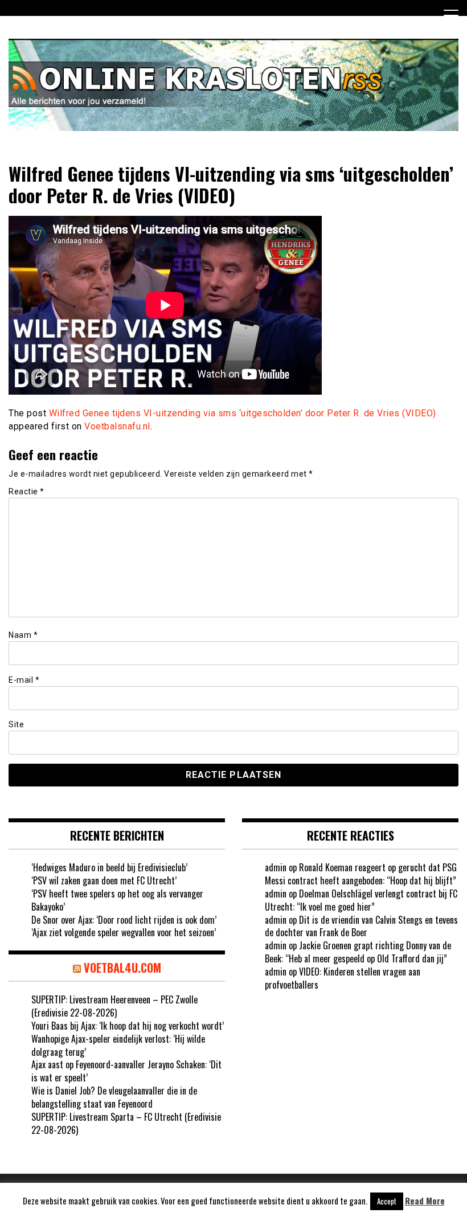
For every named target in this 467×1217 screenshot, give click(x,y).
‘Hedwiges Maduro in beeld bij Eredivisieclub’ (109, 867)
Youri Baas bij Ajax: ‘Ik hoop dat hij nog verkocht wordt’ (127, 1025)
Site (16, 724)
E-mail (24, 680)
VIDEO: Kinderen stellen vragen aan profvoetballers (342, 978)
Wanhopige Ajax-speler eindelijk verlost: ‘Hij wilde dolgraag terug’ (118, 1045)
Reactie (26, 491)
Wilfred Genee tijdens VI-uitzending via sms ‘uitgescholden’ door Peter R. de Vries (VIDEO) (242, 413)
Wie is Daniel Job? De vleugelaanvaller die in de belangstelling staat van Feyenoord (114, 1097)
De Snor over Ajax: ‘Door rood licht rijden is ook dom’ (123, 920)
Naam (23, 635)
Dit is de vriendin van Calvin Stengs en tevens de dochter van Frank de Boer (361, 926)
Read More (425, 1201)
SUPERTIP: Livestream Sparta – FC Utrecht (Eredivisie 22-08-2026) (126, 1123)
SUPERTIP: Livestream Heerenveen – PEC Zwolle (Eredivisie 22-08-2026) (114, 1006)
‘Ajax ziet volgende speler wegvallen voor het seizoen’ (123, 932)
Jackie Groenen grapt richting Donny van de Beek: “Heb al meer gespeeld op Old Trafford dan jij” (358, 952)
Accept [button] (386, 1201)
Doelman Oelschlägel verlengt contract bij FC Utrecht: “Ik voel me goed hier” (361, 900)
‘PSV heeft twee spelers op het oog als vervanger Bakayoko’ (117, 900)
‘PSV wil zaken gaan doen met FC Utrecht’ (104, 880)
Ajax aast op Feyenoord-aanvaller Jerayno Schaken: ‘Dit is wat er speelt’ (126, 1071)
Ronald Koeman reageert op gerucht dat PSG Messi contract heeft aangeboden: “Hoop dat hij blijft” (361, 873)
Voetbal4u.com (122, 967)
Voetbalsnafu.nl (117, 426)
